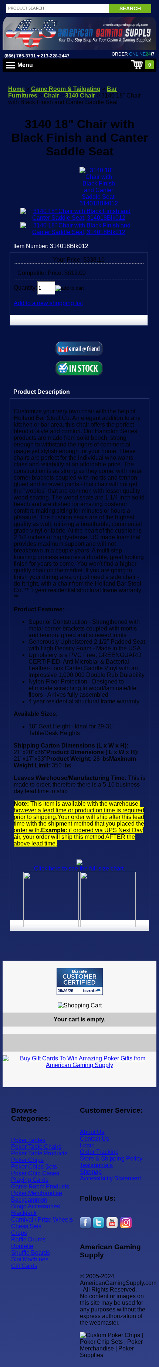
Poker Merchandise (36, 1193)
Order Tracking (99, 1152)
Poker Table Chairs (36, 1147)
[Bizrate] (146, 998)
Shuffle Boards (30, 1253)
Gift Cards (24, 1266)
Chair (51, 95)
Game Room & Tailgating (66, 89)
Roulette (22, 1246)
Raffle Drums (28, 1239)
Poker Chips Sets (34, 1166)
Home (16, 89)
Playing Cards (29, 1180)
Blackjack (24, 1213)
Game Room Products (40, 1186)
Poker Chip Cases (35, 1173)
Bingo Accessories (35, 1206)
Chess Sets (26, 1226)
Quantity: (25, 288)
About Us (92, 1132)
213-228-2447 (55, 56)
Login (87, 1145)
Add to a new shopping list (48, 303)
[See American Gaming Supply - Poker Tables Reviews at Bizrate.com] (80, 981)
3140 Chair (80, 95)
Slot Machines (29, 1259)
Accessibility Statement (110, 1178)
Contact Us (94, 1138)
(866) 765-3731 (20, 56)
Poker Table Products (39, 1153)
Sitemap (91, 1172)
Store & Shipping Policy (111, 1158)
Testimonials (96, 1165)
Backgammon (29, 1200)
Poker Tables (28, 1140)
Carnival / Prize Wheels (42, 1219)
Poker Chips (27, 1160)
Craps (19, 1233)
